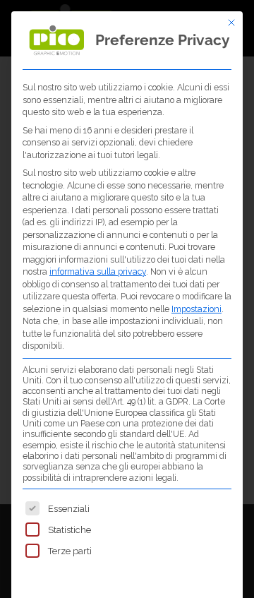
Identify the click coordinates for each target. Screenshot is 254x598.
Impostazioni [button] (196, 309)
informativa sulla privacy (97, 271)
